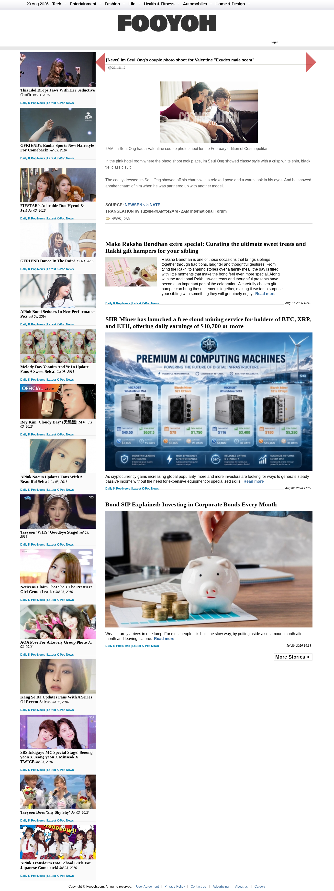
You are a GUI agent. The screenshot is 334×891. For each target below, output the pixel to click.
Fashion (112, 3)
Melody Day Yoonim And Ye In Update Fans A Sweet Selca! (54, 369)
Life (131, 3)
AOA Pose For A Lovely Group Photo (53, 642)
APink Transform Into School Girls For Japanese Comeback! (55, 865)
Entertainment (83, 3)
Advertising (221, 886)
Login (274, 42)
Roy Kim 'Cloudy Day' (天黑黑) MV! (53, 422)
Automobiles (195, 3)
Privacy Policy (175, 886)
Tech (56, 3)
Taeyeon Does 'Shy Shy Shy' (45, 812)
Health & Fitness (159, 3)
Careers (260, 886)
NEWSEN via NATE (142, 205)
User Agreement (147, 886)
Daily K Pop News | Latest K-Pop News (47, 103)
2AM (127, 219)
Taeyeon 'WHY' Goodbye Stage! (49, 532)
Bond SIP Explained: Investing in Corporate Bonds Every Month (191, 504)
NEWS (116, 219)
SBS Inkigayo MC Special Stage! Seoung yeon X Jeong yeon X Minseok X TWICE (56, 757)
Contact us (198, 886)
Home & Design (230, 3)
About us (241, 886)
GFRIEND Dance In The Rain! (47, 261)
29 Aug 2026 (37, 3)
